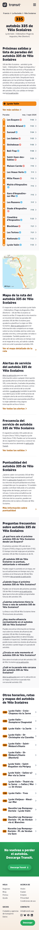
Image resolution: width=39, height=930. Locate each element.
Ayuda (5, 898)
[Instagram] (21, 915)
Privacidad (24, 898)
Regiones (6, 889)
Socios (6, 907)
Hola (5, 884)
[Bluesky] (25, 915)
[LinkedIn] (32, 915)
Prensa (5, 895)
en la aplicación (12, 93)
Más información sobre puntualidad (15, 509)
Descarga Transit (18, 867)
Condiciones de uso (28, 901)
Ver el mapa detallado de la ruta (17, 349)
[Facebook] (28, 915)
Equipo (23, 892)
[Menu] (34, 5)
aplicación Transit (15, 480)
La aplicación (15, 391)
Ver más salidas (11, 109)
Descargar (27, 922)
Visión (22, 889)
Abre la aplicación (18, 326)
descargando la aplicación (20, 576)
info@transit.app (27, 911)
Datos (5, 916)
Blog (4, 892)
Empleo (23, 895)
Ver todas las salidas (14, 450)
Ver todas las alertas (14, 408)
